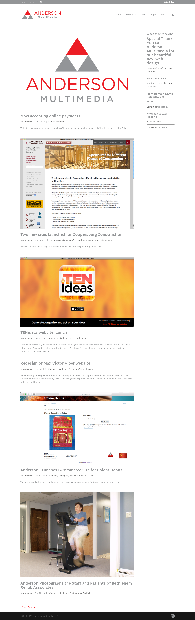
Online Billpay (169, 2)
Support (153, 15)
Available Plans (154, 121)
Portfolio (73, 240)
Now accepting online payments (50, 116)
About (119, 15)
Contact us (152, 106)
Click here (167, 83)
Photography (76, 593)
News (143, 15)
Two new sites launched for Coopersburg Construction (71, 235)
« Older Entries (27, 607)
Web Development (56, 121)
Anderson (28, 121)
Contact (165, 15)
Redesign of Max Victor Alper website (55, 363)
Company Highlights (58, 240)
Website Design (104, 240)
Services (130, 15)
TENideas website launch (43, 333)
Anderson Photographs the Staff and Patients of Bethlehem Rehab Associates (76, 585)
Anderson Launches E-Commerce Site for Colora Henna (71, 470)
